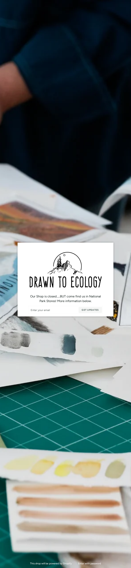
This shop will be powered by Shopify (51, 563)
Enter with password (89, 563)
